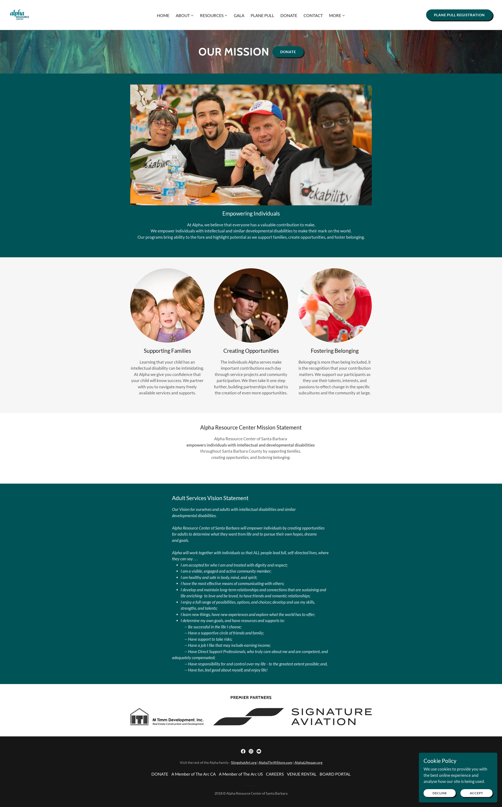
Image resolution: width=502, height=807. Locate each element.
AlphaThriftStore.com (275, 762)
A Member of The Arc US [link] (241, 774)
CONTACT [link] (313, 15)
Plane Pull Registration (459, 15)
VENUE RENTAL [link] (301, 774)
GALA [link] (239, 15)
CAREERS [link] (275, 774)
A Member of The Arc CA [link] (193, 774)
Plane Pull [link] (262, 15)
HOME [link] (163, 15)
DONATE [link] (288, 15)
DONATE (288, 52)
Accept (476, 793)
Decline (440, 793)
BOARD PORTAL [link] (335, 774)
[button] (185, 15)
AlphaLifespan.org (308, 762)
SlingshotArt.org (243, 762)
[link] (19, 14)
